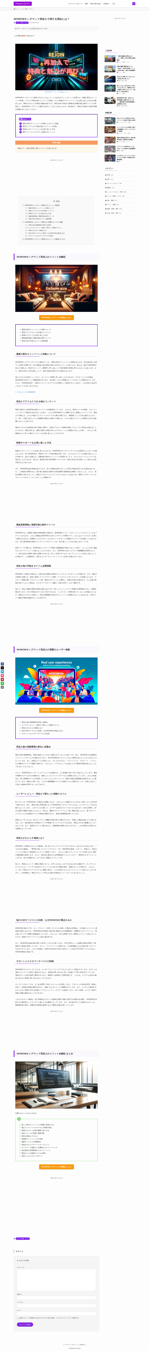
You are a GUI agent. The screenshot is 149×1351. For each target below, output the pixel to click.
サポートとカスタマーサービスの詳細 (41, 236)
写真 (110, 175)
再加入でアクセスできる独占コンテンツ (41, 211)
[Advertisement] (56, 176)
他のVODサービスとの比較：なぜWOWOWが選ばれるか (47, 233)
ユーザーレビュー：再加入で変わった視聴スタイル (45, 227)
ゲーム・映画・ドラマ (22, 22)
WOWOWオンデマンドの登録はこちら (56, 92)
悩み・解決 (112, 200)
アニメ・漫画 (113, 204)
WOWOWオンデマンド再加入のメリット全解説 (42, 205)
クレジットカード (114, 183)
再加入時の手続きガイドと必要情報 (40, 219)
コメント (20, 1267)
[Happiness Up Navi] (23, 4)
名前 (19, 1294)
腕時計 (110, 187)
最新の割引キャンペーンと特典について (41, 208)
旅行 (110, 179)
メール (20, 1302)
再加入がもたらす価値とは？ (38, 230)
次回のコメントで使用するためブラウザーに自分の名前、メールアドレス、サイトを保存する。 (49, 1318)
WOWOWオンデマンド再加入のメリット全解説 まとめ (45, 239)
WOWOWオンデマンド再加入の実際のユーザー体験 (44, 222)
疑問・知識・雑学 (114, 209)
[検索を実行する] (133, 3)
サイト (19, 1310)
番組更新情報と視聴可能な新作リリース (41, 216)
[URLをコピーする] (2, 687)
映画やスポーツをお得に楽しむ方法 (40, 213)
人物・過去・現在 (114, 213)
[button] (2, 663)
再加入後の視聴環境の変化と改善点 (40, 225)
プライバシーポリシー (70, 1344)
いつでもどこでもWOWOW (25, 392)
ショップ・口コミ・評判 (116, 192)
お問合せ (82, 1344)
